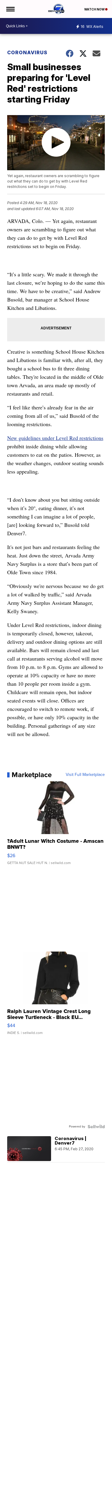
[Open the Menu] (10, 8)
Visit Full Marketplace (85, 775)
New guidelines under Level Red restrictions (55, 437)
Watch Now (94, 9)
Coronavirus (27, 52)
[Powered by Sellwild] (96, 1126)
